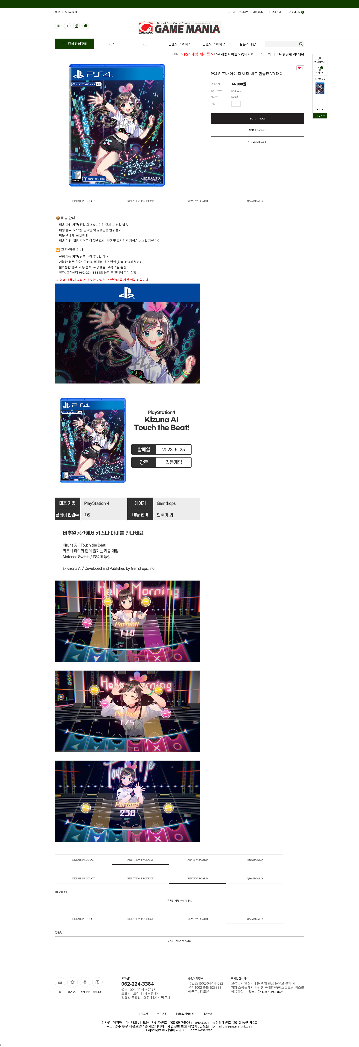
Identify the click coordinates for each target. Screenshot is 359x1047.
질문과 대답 (248, 44)
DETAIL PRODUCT (83, 201)
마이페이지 (320, 62)
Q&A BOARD (255, 201)
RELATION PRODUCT (140, 201)
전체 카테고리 (77, 43)
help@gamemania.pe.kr (239, 1026)
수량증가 (244, 104)
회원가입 (243, 12)
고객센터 (277, 12)
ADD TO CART (257, 130)
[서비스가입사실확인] (273, 992)
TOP (320, 115)
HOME (176, 54)
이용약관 (207, 1013)
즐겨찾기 (72, 12)
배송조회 (97, 992)
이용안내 (161, 1013)
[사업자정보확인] (200, 1023)
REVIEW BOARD (197, 201)
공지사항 (85, 992)
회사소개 (143, 1013)
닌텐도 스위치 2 (214, 44)
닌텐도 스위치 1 (179, 44)
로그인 (231, 12)
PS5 (145, 44)
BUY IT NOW (257, 118)
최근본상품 (320, 79)
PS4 (111, 44)
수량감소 (250, 104)
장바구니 (320, 70)
